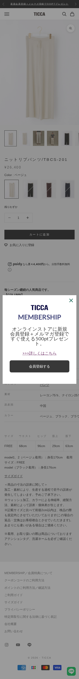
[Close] (71, 300)
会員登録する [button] (39, 366)
